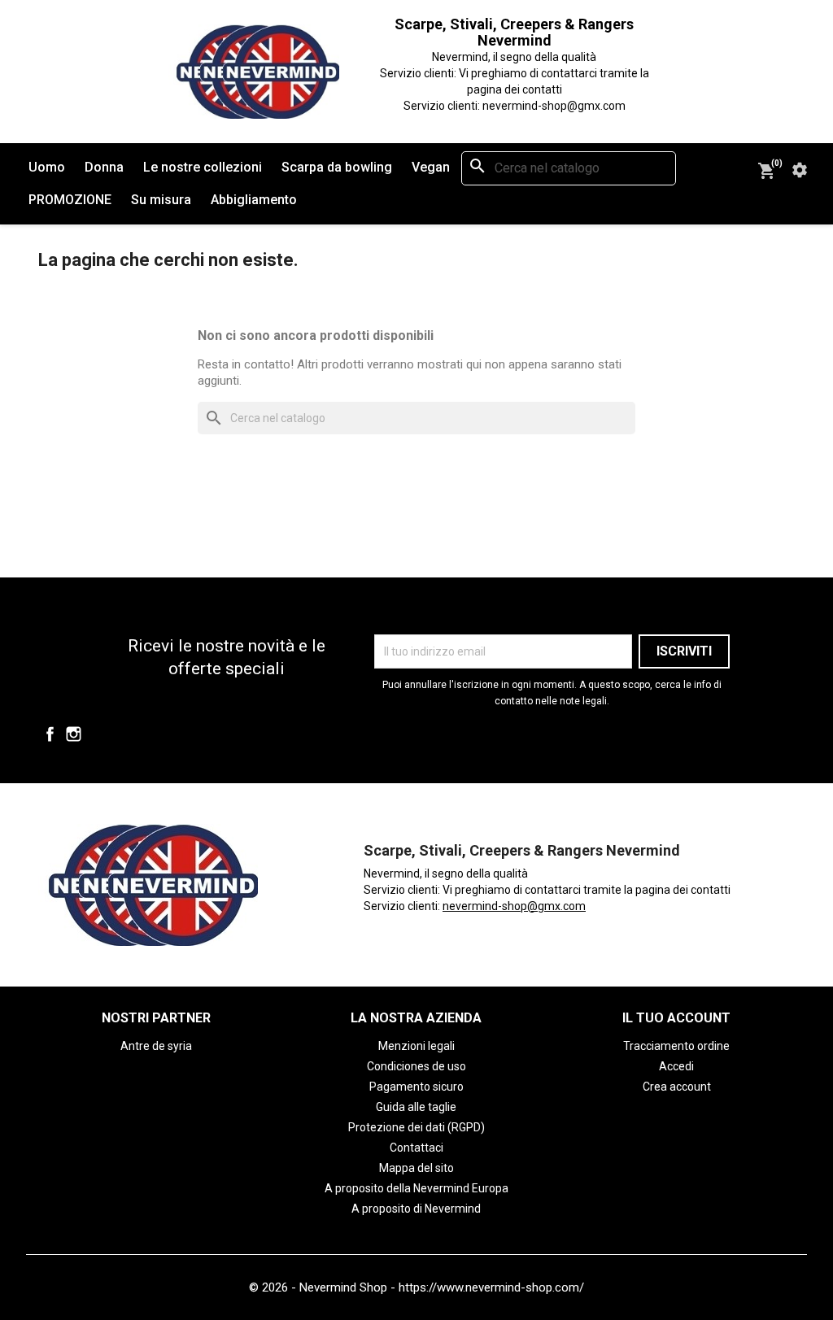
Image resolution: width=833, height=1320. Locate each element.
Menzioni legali (416, 1045)
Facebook (50, 734)
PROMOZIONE (69, 199)
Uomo (46, 167)
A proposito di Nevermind (416, 1208)
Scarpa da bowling (336, 167)
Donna (104, 167)
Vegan (431, 167)
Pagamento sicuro (416, 1086)
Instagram (73, 734)
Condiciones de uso (416, 1066)
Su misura (161, 199)
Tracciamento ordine (676, 1045)
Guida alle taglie (416, 1106)
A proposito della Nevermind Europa (416, 1188)
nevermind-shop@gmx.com (514, 906)
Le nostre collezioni (202, 167)
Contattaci (416, 1147)
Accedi (676, 1066)
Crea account (677, 1086)
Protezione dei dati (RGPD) (416, 1127)
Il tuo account (676, 1018)
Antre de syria (156, 1045)
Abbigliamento (254, 199)
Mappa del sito (416, 1167)
